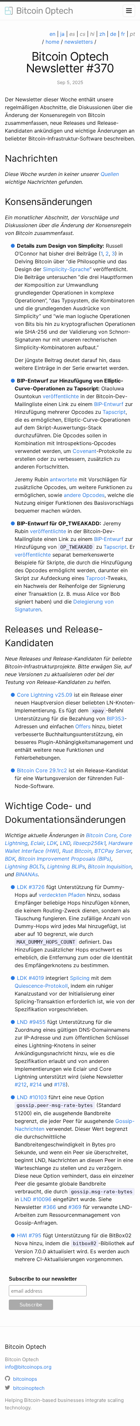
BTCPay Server (112, 851)
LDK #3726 (31, 887)
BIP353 (115, 718)
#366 (49, 1207)
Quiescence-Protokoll (41, 985)
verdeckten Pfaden (62, 895)
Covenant (84, 451)
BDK (10, 858)
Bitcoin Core (101, 835)
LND (65, 843)
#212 (21, 1084)
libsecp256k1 (89, 843)
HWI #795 (29, 1235)
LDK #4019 (30, 978)
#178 (60, 1084)
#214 (36, 1084)
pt (132, 34)
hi (92, 34)
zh (102, 34)
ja (62, 34)
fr (123, 34)
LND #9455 (31, 1022)
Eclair (37, 843)
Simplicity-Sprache (66, 269)
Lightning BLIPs (66, 866)
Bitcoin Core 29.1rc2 (42, 770)
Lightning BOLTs (24, 866)
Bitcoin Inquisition (110, 866)
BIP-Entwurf (108, 404)
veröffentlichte (61, 396)
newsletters (78, 41)
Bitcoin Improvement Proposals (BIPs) (64, 858)
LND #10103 (32, 1097)
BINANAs (27, 874)
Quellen (110, 174)
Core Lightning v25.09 (44, 694)
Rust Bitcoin (76, 851)
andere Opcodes (84, 495)
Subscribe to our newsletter (43, 1279)
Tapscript (114, 412)
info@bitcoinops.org (28, 1367)
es (72, 34)
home (52, 41)
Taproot (95, 578)
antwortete (63, 479)
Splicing (80, 978)
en (52, 34)
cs (82, 34)
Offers (83, 726)
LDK (52, 843)
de (113, 34)
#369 (74, 1207)
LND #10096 (36, 1199)
